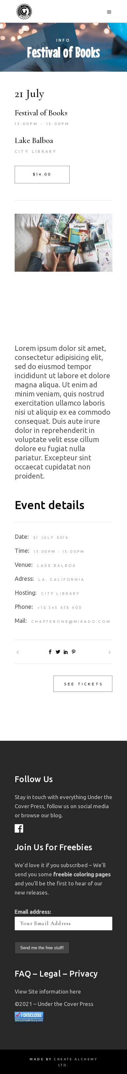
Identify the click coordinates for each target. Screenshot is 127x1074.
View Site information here (48, 991)
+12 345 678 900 (59, 608)
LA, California (61, 580)
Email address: (33, 912)
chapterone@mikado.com (71, 622)
